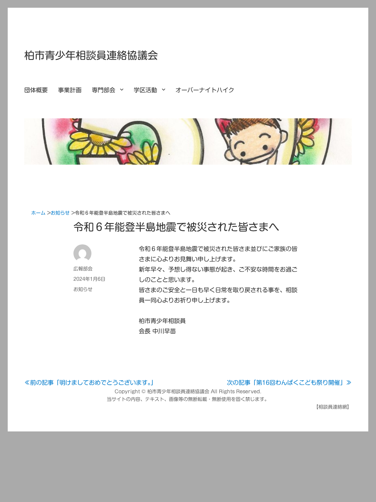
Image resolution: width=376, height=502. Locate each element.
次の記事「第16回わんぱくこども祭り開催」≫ (289, 383)
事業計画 (70, 90)
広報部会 (83, 268)
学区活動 (145, 90)
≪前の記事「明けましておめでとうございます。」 (90, 383)
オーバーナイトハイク (205, 90)
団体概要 (36, 90)
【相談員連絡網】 (333, 407)
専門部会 (103, 90)
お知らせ (83, 289)
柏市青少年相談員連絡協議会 (91, 55)
